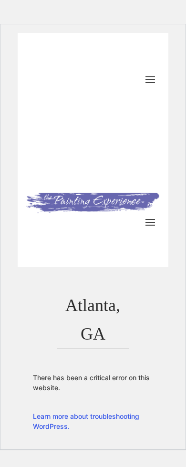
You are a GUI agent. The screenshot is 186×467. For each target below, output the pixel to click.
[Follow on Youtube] (95, 94)
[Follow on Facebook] (76, 94)
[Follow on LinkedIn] (115, 94)
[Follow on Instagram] (153, 94)
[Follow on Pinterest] (134, 94)
